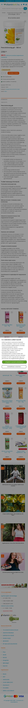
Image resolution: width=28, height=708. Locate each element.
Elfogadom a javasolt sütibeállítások (14, 362)
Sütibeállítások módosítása (14, 366)
